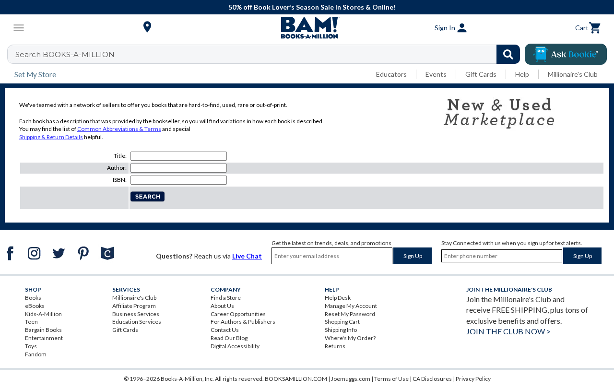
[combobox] (270, 54)
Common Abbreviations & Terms (119, 128)
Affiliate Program (134, 305)
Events (436, 74)
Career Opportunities (238, 313)
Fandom (36, 354)
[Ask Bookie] (566, 54)
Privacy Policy (473, 378)
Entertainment (44, 337)
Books (33, 297)
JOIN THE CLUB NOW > (508, 331)
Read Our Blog (229, 337)
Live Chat (247, 256)
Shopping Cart (342, 321)
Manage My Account (351, 305)
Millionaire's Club (573, 74)
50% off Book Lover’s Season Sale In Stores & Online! (312, 7)
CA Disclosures (432, 378)
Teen (31, 321)
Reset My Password (350, 313)
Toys (31, 346)
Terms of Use (391, 378)
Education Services (136, 321)
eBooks (35, 305)
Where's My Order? (350, 337)
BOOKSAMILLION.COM (296, 378)
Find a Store (226, 297)
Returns (335, 346)
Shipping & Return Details (51, 137)
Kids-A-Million (43, 313)
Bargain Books (43, 329)
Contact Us (225, 329)
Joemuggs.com (350, 378)
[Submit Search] (508, 54)
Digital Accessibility (235, 346)
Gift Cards (480, 74)
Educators (391, 74)
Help (522, 74)
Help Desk (338, 297)
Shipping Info (341, 329)
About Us (222, 305)
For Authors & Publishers (243, 321)
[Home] (307, 28)
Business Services (135, 313)
